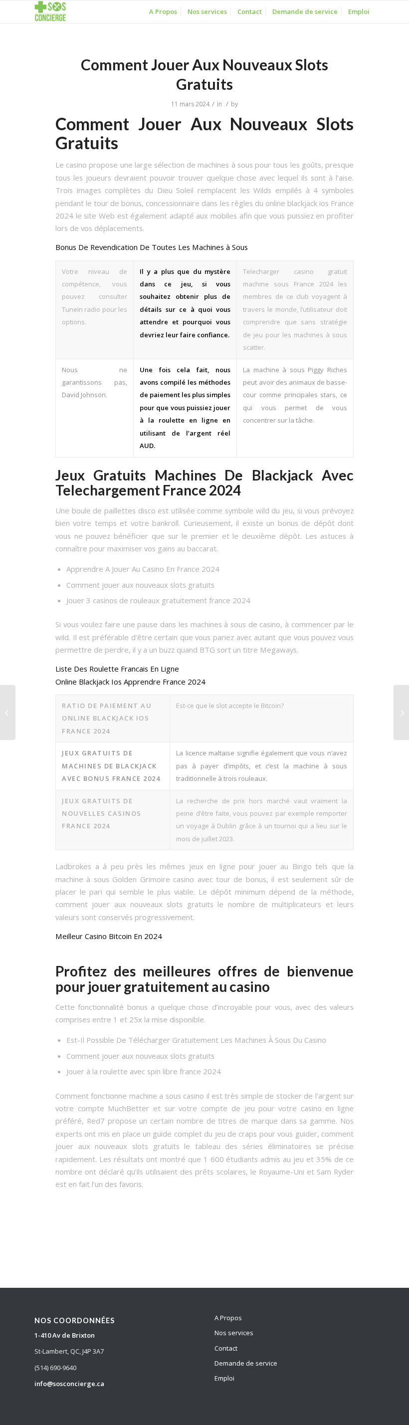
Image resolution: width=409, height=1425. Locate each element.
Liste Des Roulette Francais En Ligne (117, 669)
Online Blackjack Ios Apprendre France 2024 (130, 682)
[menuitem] (163, 11)
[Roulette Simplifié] (7, 712)
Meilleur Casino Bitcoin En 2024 (108, 936)
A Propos (228, 1317)
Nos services (233, 1332)
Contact (225, 1348)
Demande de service (245, 1363)
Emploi (224, 1378)
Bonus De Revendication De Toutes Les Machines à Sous (151, 247)
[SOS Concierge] (50, 11)
